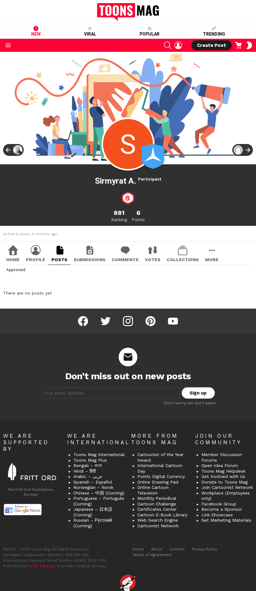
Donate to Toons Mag (224, 481)
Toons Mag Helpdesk (223, 471)
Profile (35, 259)
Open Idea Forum (219, 465)
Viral (90, 34)
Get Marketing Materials (226, 520)
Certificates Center (157, 509)
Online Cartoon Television (153, 490)
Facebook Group (218, 503)
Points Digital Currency (161, 476)
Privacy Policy (204, 549)
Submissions (90, 259)
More (212, 259)
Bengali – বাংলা (87, 465)
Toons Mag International (99, 454)
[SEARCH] (167, 45)
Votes (152, 259)
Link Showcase (217, 514)
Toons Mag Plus (90, 460)
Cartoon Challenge (156, 503)
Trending (214, 34)
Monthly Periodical (156, 498)
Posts (59, 259)
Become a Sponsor (221, 509)
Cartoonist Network (158, 525)
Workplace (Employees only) (225, 495)
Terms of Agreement (152, 555)
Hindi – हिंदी (84, 471)
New (36, 34)
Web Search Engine (157, 520)
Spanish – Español (92, 481)
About (156, 549)
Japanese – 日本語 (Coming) (92, 512)
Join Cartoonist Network (227, 487)
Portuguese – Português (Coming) (98, 501)
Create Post (211, 45)
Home (13, 259)
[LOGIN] (178, 45)
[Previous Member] (13, 150)
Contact (177, 549)
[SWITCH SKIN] (249, 45)
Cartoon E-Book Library (162, 514)
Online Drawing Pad (157, 481)
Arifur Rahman (41, 566)
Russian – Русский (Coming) (92, 523)
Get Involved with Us (223, 476)
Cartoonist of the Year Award (160, 457)
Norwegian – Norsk (93, 487)
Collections (183, 259)
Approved (15, 269)
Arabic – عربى (87, 476)
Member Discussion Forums (221, 457)
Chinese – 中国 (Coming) (98, 492)
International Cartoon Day (159, 468)
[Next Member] (242, 150)
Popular (150, 34)
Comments (125, 259)
